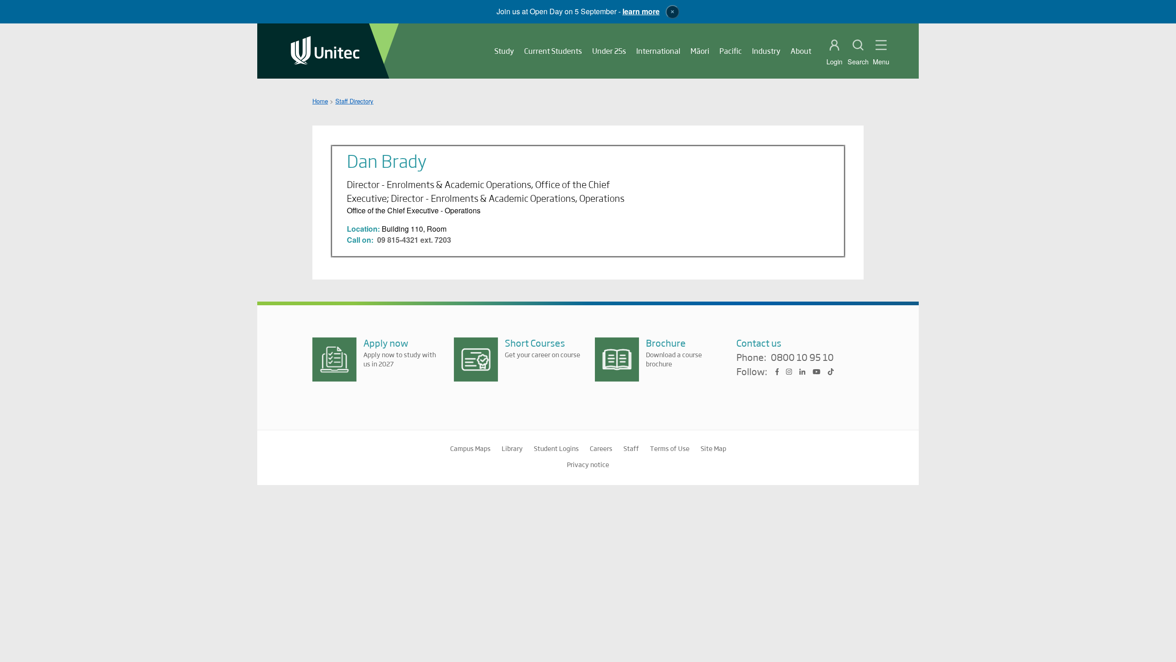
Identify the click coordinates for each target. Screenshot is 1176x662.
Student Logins (556, 448)
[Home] (325, 51)
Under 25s (609, 51)
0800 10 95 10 (802, 358)
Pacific (730, 51)
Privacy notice (588, 464)
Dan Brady (387, 160)
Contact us (758, 342)
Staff (631, 448)
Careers (601, 448)
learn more (641, 11)
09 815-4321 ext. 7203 (414, 239)
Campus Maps (470, 448)
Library (512, 448)
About (801, 51)
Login (834, 61)
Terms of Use (670, 448)
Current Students (553, 51)
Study (504, 51)
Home (320, 101)
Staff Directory (354, 101)
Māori (699, 51)
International (658, 51)
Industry (766, 51)
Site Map (713, 448)
